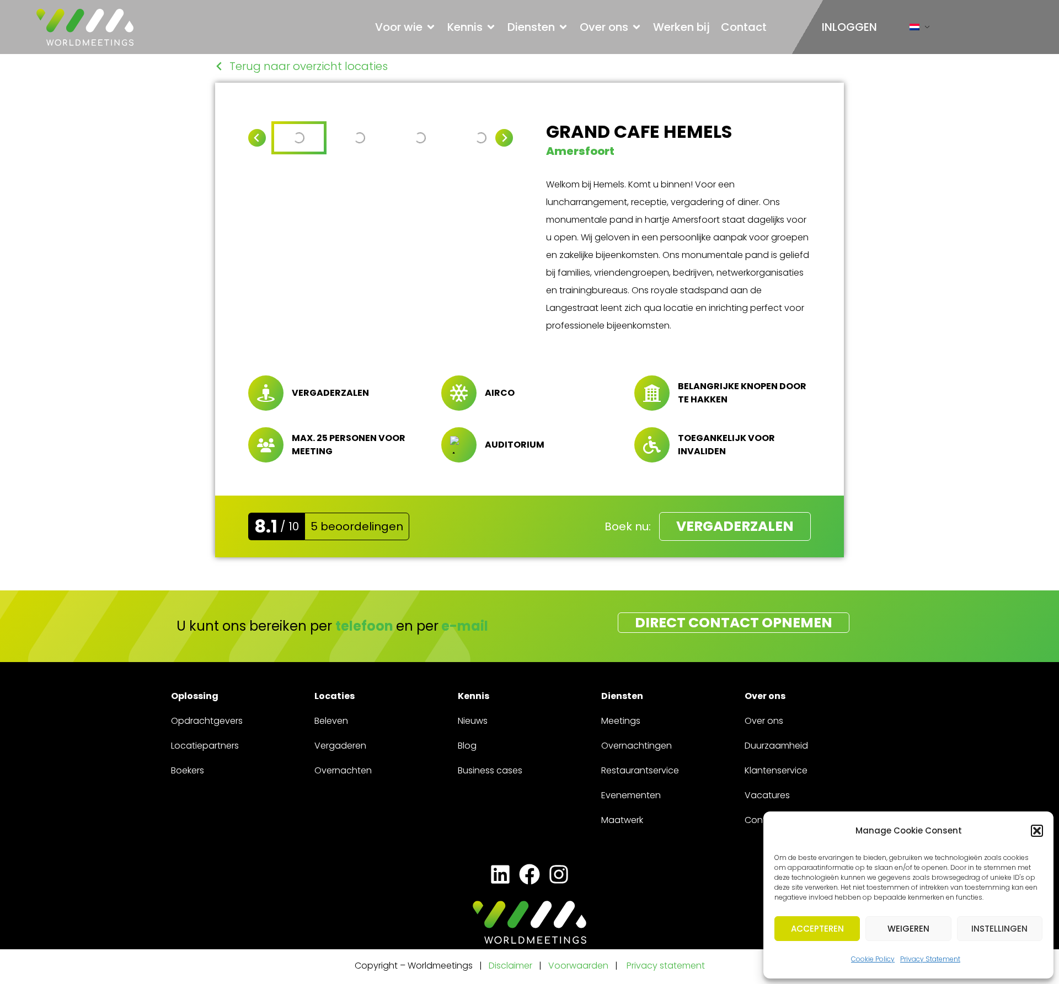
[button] (1036, 830)
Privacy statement (666, 965)
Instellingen (999, 928)
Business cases (490, 770)
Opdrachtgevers (207, 720)
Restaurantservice (640, 770)
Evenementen (631, 795)
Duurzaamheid (776, 745)
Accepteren (817, 928)
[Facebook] (529, 874)
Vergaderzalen (735, 526)
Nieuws (473, 720)
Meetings (620, 720)
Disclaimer (510, 965)
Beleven (331, 720)
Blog (467, 745)
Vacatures (767, 795)
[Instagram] (559, 874)
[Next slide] (504, 138)
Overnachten (343, 770)
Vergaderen (340, 745)
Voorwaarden (579, 965)
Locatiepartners (205, 745)
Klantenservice (776, 770)
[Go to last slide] (257, 138)
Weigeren (908, 928)
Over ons (764, 720)
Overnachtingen (636, 745)
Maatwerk (622, 820)
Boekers (187, 770)
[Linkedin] (500, 874)
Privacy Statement (930, 959)
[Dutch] (914, 29)
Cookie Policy (873, 959)
